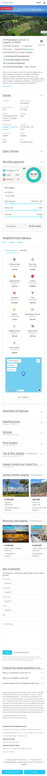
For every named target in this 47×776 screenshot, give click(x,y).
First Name (6, 579)
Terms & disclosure (10, 762)
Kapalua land (7, 748)
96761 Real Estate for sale (11, 742)
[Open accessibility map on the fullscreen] (38, 361)
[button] (14, 361)
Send (7, 652)
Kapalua (31, 49)
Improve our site (23, 762)
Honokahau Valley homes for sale (30, 729)
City (4, 615)
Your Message (8, 624)
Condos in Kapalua (9, 752)
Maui (4, 242)
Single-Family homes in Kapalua (22, 748)
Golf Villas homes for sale (11, 729)
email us (24, 764)
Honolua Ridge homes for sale (12, 733)
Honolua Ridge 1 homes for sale (33, 733)
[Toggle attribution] (39, 390)
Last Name (6, 588)
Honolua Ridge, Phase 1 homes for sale (15, 736)
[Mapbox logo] (11, 390)
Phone (5, 606)
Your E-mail (7, 597)
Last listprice (8, 192)
